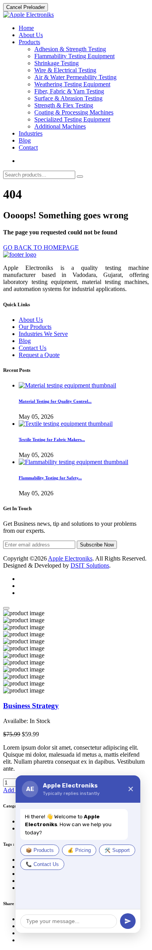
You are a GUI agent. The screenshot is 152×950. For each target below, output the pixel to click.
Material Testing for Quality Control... (55, 401)
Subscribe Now (97, 545)
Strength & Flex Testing (63, 105)
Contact (28, 147)
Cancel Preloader (25, 7)
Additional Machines (60, 126)
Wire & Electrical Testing (65, 70)
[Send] (128, 921)
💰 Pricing (79, 850)
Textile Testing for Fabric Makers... (52, 439)
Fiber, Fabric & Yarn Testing (69, 91)
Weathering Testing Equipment (72, 84)
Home (26, 28)
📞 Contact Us (42, 864)
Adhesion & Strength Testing (70, 49)
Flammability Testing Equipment (74, 56)
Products (29, 42)
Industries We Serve (43, 333)
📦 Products (40, 850)
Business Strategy (31, 706)
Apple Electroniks (70, 558)
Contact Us (32, 348)
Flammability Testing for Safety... (50, 477)
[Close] (6, 608)
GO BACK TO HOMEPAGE (41, 247)
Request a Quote (39, 355)
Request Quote (37, 160)
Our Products (35, 326)
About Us (31, 35)
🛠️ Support (117, 850)
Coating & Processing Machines (73, 112)
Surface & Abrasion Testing (68, 98)
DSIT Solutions (90, 565)
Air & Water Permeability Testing (75, 77)
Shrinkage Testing (56, 63)
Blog (25, 140)
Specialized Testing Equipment (72, 119)
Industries (30, 133)
